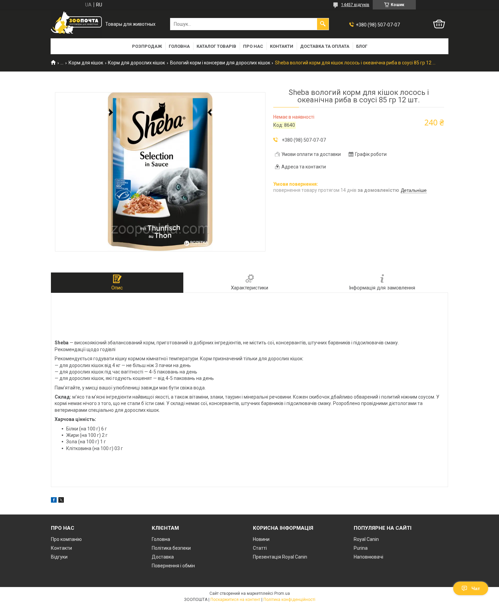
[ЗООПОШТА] (76, 24)
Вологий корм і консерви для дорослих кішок (220, 62)
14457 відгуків (355, 4)
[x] (61, 501)
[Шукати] (323, 24)
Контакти (281, 46)
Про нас (253, 46)
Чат (476, 588)
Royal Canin (366, 539)
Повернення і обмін (173, 565)
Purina (361, 548)
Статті (260, 548)
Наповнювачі (368, 557)
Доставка (163, 557)
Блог (361, 46)
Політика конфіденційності (289, 599)
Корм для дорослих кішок (136, 62)
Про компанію (66, 539)
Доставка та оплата (324, 46)
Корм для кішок (86, 62)
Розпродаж (147, 46)
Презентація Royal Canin (280, 557)
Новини (261, 539)
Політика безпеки (171, 548)
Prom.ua (282, 593)
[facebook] (54, 501)
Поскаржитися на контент (235, 599)
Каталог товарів (216, 46)
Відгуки (59, 557)
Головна (179, 46)
